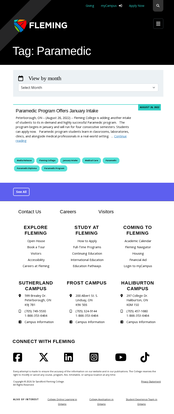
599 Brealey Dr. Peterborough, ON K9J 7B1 (38, 300)
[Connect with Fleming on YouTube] (122, 360)
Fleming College (47, 160)
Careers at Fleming (36, 266)
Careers (72, 211)
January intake (70, 160)
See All (21, 192)
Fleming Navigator (138, 247)
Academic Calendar (138, 241)
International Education (87, 260)
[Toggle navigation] (158, 23)
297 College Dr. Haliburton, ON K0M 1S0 (137, 300)
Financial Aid (138, 260)
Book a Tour (36, 247)
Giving (90, 6)
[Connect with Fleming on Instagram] (95, 360)
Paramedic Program (54, 168)
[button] (158, 6)
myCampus (109, 6)
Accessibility (36, 260)
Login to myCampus (138, 266)
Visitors (106, 211)
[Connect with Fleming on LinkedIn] (70, 360)
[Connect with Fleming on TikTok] (146, 360)
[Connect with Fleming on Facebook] (19, 360)
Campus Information (39, 322)
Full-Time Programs (87, 247)
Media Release (24, 160)
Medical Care (91, 160)
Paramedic (111, 160)
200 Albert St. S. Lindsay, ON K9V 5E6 (87, 300)
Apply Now (136, 6)
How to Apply (87, 241)
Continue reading (71, 138)
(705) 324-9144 (86, 311)
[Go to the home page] (40, 25)
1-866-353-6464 (36, 316)
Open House (36, 241)
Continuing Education (87, 253)
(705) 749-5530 (35, 311)
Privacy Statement (151, 381)
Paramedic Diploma (27, 168)
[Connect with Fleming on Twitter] (45, 360)
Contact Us (29, 211)
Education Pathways (87, 266)
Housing (138, 253)
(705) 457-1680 (137, 311)
